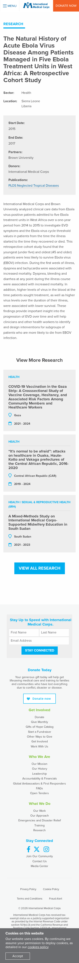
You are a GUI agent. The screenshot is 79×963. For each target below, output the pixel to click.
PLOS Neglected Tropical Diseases (33, 186)
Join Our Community (39, 856)
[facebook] (28, 849)
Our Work (39, 811)
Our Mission (39, 764)
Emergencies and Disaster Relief (39, 820)
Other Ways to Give (39, 736)
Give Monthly (39, 722)
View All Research (39, 568)
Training (39, 825)
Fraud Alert (55, 898)
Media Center (39, 866)
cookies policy (38, 947)
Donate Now (66, 6)
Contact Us (39, 861)
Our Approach (39, 815)
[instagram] (46, 849)
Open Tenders (39, 793)
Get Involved (39, 741)
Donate (39, 717)
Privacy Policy (28, 889)
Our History (39, 768)
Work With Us (39, 746)
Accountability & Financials (39, 778)
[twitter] (36, 849)
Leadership (39, 774)
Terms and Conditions (29, 898)
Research (39, 830)
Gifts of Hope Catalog (40, 727)
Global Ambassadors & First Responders (39, 783)
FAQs (39, 788)
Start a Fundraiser (39, 732)
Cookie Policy (51, 889)
